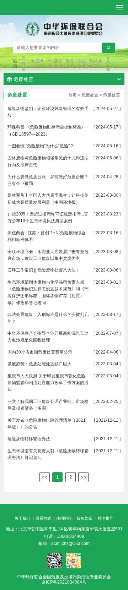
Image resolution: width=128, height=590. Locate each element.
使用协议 (64, 518)
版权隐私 (84, 518)
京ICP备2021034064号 (64, 582)
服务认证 (70, 64)
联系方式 (43, 518)
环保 (49, 64)
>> (83, 477)
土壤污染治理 (37, 64)
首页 (72, 95)
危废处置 (89, 95)
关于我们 (22, 518)
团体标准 (58, 64)
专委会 (108, 63)
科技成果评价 (95, 64)
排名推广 (105, 518)
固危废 (23, 63)
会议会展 (82, 64)
